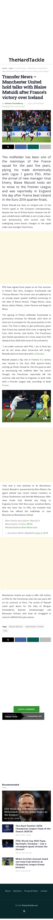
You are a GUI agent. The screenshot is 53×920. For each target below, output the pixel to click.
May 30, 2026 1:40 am (11, 818)
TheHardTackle (26, 59)
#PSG (29, 524)
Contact (44, 891)
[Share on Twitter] (8, 147)
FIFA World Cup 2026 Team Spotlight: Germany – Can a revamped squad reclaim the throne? (31, 845)
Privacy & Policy (31, 891)
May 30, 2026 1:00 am (23, 835)
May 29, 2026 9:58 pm (23, 871)
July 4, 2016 (42, 533)
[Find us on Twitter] (24, 911)
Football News (33, 716)
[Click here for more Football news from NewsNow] (13, 716)
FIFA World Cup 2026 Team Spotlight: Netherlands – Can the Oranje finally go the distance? (25, 811)
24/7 (40, 716)
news (11, 68)
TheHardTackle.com (30, 905)
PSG (5, 631)
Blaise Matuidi (15, 626)
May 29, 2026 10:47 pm (24, 853)
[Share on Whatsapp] (33, 147)
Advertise (17, 891)
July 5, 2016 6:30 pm (36, 103)
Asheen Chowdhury (14, 103)
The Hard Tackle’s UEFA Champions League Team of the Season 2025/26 (33, 828)
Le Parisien (38, 353)
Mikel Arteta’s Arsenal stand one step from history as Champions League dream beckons (32, 863)
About (7, 891)
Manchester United (34, 626)
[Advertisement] (26, 27)
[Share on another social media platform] (45, 147)
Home (4, 68)
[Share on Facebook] (21, 147)
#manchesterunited (15, 527)
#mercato (32, 527)
